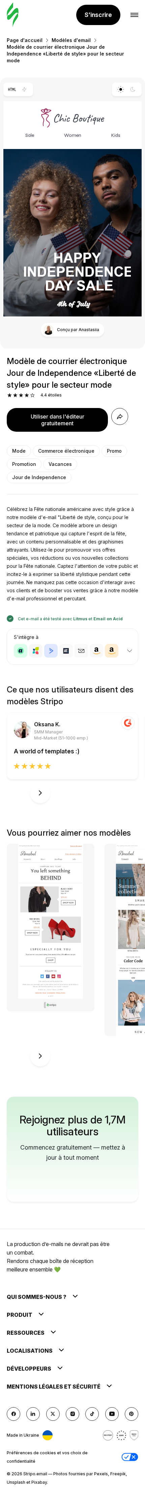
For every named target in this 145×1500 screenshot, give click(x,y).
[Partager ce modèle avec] (119, 416)
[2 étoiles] (15, 395)
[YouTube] (112, 1414)
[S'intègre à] (129, 651)
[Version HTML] (12, 89)
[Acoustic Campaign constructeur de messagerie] (20, 651)
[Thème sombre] (133, 89)
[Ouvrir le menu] (134, 15)
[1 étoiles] (9, 395)
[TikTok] (92, 1414)
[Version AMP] (24, 89)
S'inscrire (98, 14)
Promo (114, 451)
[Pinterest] (131, 1414)
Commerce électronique (66, 451)
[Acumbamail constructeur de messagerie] (81, 651)
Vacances (60, 464)
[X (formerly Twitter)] (53, 1414)
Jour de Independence (39, 477)
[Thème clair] (120, 89)
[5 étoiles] (32, 395)
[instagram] (72, 1414)
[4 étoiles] (27, 395)
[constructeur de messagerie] (13, 15)
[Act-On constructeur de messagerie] (35, 651)
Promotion (24, 464)
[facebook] (13, 1414)
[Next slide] (40, 793)
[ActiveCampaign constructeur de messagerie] (51, 651)
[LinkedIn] (33, 1414)
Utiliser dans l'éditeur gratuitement (57, 420)
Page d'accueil (24, 40)
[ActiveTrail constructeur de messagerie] (66, 651)
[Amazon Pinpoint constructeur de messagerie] (96, 651)
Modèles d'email (71, 40)
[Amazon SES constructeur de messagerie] (111, 651)
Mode (19, 451)
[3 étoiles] (21, 395)
